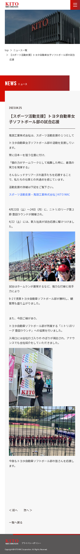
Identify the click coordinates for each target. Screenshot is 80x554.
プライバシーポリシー (31, 543)
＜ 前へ (13, 510)
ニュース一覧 (20, 50)
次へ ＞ (27, 510)
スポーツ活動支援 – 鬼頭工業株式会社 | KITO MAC (39, 194)
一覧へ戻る (16, 522)
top (7, 50)
